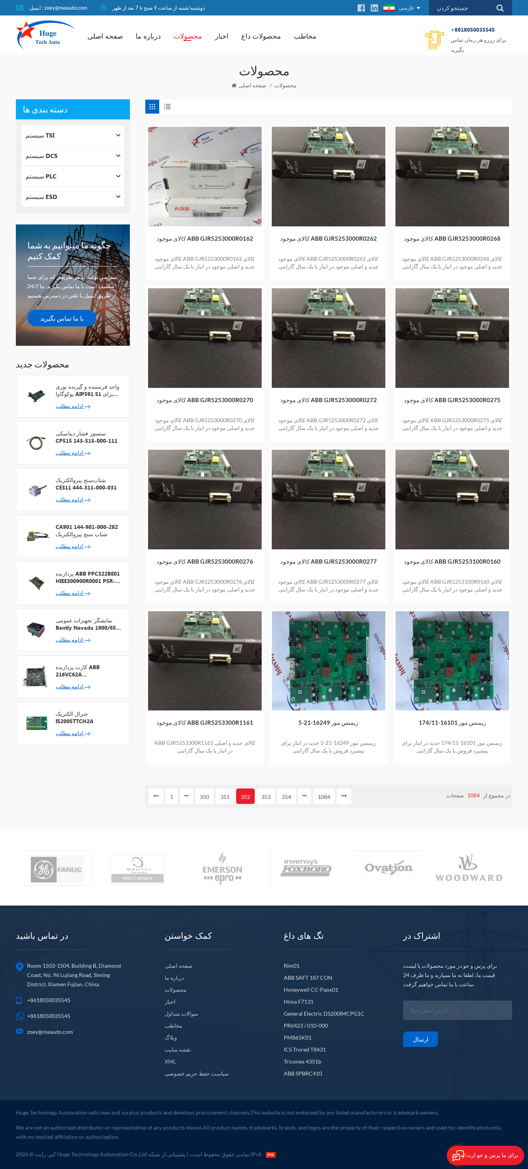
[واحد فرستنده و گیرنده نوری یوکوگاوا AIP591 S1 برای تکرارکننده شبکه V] (36, 395)
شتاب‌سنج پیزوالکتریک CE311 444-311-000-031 (86, 483)
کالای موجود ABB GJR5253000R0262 (328, 238)
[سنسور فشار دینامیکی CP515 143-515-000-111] (36, 442)
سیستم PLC (41, 176)
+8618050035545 (478, 39)
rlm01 (292, 965)
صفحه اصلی (105, 36)
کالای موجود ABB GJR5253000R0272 (328, 399)
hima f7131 (298, 1001)
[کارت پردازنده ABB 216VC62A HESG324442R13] (36, 676)
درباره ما (148, 36)
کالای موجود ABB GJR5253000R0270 (205, 399)
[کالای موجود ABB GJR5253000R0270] (205, 338)
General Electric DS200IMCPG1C (324, 1013)
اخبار (221, 36)
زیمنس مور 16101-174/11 (452, 722)
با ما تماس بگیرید (61, 318)
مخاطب (305, 36)
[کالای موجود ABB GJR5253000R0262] (328, 176)
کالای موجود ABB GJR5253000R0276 (205, 561)
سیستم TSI (40, 135)
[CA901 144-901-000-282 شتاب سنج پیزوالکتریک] (36, 535)
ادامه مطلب (70, 406)
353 (266, 796)
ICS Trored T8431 (305, 1049)
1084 (324, 796)
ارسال (420, 1039)
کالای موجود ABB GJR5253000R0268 (452, 238)
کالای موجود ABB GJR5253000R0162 (205, 238)
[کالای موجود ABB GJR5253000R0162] (205, 176)
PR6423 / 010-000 (306, 1025)
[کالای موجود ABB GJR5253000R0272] (328, 338)
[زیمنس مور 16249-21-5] (328, 661)
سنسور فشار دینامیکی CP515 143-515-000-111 (87, 437)
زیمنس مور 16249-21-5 (328, 722)
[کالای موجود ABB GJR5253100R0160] (452, 499)
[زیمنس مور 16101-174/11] (452, 661)
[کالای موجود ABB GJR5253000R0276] (205, 499)
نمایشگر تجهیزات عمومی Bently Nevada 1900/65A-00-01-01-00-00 (89, 624)
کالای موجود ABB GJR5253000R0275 (452, 399)
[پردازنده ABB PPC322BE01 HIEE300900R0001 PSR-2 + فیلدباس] (36, 582)
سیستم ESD (41, 196)
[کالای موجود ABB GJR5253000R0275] (452, 338)
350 (204, 796)
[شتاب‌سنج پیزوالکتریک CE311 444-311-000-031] (36, 489)
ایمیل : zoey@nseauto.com (58, 8)
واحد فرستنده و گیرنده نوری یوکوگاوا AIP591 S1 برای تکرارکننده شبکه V (87, 390)
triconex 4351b (302, 1061)
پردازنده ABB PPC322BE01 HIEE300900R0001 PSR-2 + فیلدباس (88, 577)
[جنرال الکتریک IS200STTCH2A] (36, 722)
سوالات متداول (181, 1013)
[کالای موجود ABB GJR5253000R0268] (452, 176)
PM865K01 (298, 1037)
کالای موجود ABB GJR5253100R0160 (452, 561)
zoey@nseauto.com (50, 1031)
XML (170, 1061)
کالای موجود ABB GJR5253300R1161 (205, 722)
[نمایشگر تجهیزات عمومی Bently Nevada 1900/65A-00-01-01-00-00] (36, 629)
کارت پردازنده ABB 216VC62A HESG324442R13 (78, 670)
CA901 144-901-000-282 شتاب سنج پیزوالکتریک (87, 530)
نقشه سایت (178, 1049)
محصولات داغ (261, 36)
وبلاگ (171, 1037)
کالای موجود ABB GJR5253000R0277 (328, 561)
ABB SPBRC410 (303, 1073)
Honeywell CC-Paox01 (311, 989)
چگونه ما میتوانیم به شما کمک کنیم (69, 250)
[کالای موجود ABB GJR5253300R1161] (205, 661)
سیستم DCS (42, 155)
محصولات (188, 36)
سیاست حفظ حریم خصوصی (197, 1073)
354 (286, 796)
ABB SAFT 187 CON (308, 977)
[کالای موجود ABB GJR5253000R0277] (328, 499)
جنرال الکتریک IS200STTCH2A (75, 717)
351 (225, 796)
